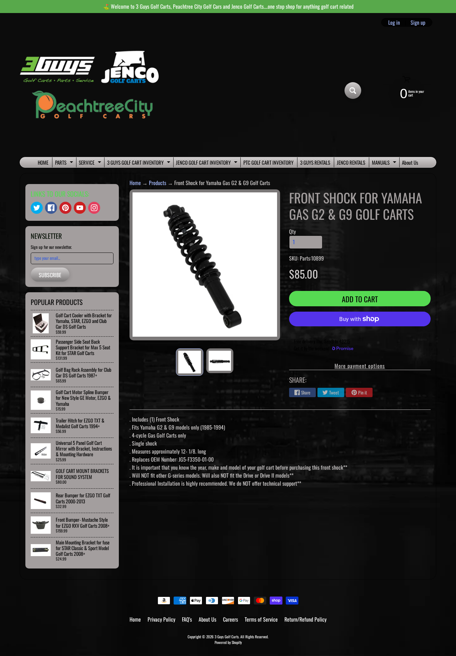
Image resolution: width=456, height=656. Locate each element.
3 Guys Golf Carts (227, 636)
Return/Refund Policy (305, 619)
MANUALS (385, 163)
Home (135, 183)
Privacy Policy (161, 619)
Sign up (418, 22)
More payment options (359, 366)
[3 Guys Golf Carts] (92, 91)
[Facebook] (51, 208)
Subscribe (50, 275)
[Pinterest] (65, 208)
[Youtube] (80, 208)
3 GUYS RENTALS (315, 162)
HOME (43, 162)
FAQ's (187, 619)
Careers (230, 619)
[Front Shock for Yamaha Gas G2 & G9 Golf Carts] (189, 361)
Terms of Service (261, 619)
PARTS (65, 163)
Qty (292, 231)
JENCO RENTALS (351, 162)
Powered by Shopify (228, 642)
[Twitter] (37, 208)
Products (157, 183)
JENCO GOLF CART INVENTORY (207, 163)
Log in (394, 22)
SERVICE (91, 163)
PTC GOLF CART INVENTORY (268, 162)
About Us (410, 162)
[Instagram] (94, 208)
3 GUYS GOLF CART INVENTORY (139, 163)
